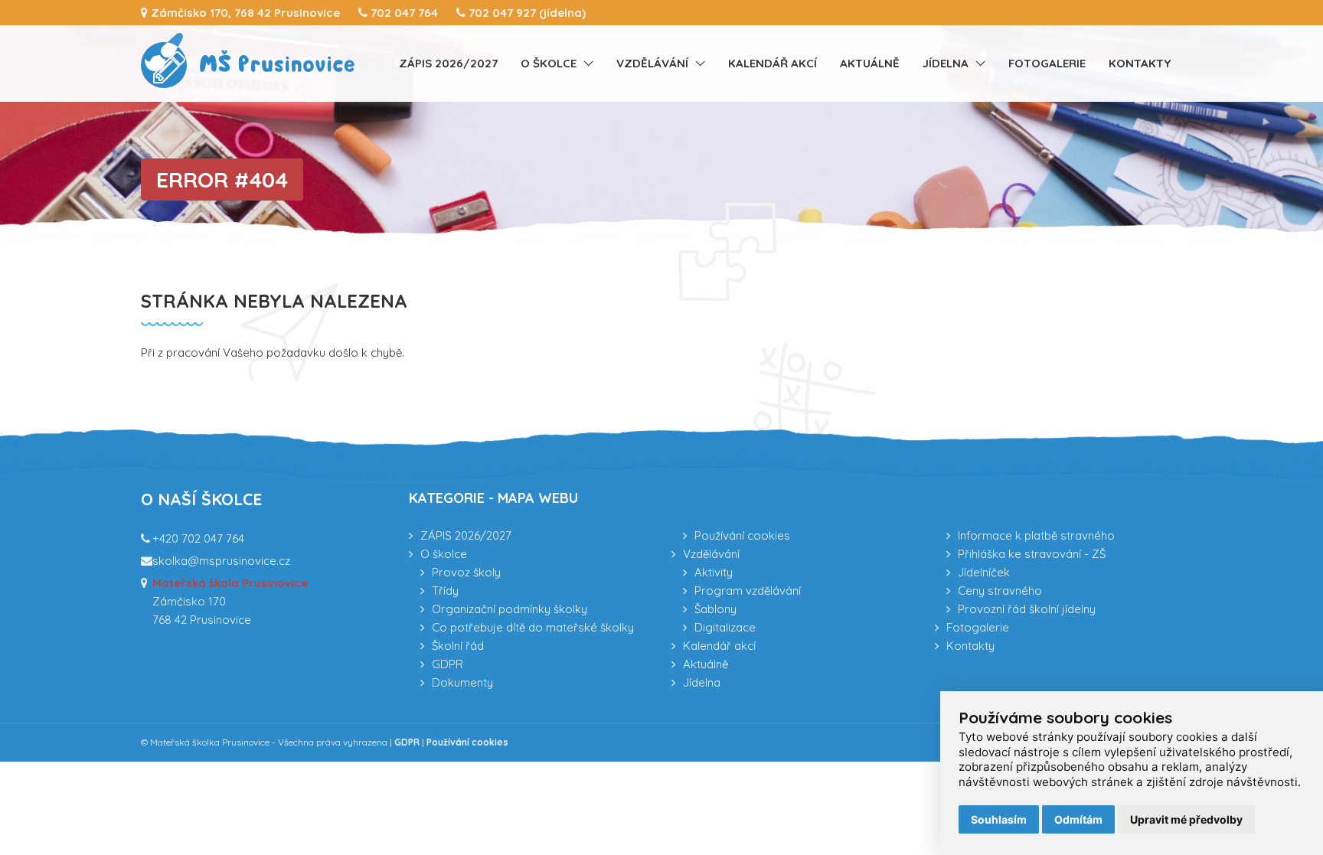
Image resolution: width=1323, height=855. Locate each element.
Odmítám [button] (1078, 819)
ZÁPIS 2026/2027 (448, 63)
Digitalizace (725, 627)
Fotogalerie (1047, 63)
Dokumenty (462, 682)
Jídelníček (984, 572)
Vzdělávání (652, 63)
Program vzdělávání (747, 590)
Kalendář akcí (772, 63)
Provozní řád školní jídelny (1027, 609)
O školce (549, 63)
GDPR (447, 664)
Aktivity (713, 572)
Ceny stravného (1000, 590)
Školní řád (458, 645)
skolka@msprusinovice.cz (221, 560)
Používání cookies (742, 535)
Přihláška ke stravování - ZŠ (1032, 554)
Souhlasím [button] (999, 819)
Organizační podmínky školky (509, 609)
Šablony (715, 609)
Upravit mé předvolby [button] (1186, 819)
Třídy (445, 590)
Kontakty (1140, 63)
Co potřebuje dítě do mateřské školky (533, 627)
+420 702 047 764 (198, 538)
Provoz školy (466, 572)
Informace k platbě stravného (1036, 535)
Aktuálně (870, 63)
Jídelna (946, 63)
